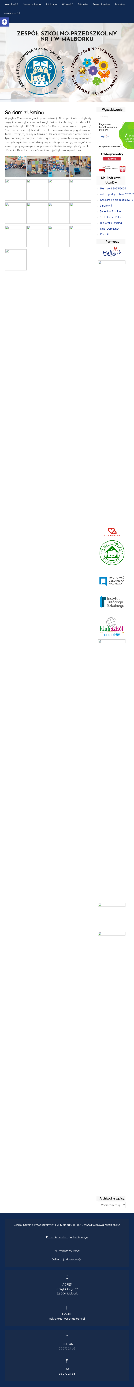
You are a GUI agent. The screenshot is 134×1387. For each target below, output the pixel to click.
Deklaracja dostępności (67, 1259)
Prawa (50, 1237)
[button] (4, 22)
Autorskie (61, 1237)
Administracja (79, 1237)
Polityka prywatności (67, 1250)
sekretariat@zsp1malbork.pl (67, 1318)
